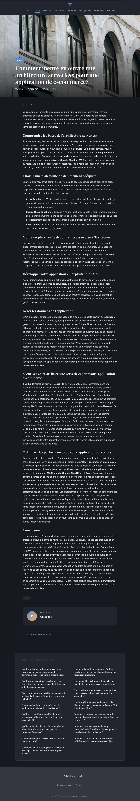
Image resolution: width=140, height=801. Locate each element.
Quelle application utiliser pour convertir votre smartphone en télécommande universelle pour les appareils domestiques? (42, 672)
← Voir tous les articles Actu (37, 634)
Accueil (28, 10)
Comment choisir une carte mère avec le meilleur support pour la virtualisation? (40, 706)
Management (85, 10)
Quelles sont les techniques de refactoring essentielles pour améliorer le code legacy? (94, 682)
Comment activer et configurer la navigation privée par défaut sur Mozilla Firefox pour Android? (42, 750)
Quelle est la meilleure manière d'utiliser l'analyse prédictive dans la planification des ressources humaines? (95, 672)
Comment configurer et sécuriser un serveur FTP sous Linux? (42, 740)
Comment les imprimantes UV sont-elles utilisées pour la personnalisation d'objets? (94, 740)
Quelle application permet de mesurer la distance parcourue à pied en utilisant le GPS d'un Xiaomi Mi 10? (95, 705)
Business (47, 10)
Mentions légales (64, 785)
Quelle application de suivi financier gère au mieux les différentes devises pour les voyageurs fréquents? (42, 729)
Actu (37, 10)
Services (111, 10)
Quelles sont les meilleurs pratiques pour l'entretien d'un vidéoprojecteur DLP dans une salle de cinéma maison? (43, 684)
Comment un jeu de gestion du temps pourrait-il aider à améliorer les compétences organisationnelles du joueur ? (96, 729)
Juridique (71, 10)
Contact (79, 785)
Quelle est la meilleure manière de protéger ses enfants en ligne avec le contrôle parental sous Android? (42, 717)
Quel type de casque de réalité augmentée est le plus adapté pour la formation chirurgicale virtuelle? (43, 696)
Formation (59, 10)
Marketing (99, 10)
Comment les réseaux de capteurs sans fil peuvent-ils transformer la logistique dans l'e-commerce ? (96, 717)
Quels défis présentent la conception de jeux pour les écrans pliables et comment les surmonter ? (95, 693)
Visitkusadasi (73, 776)
